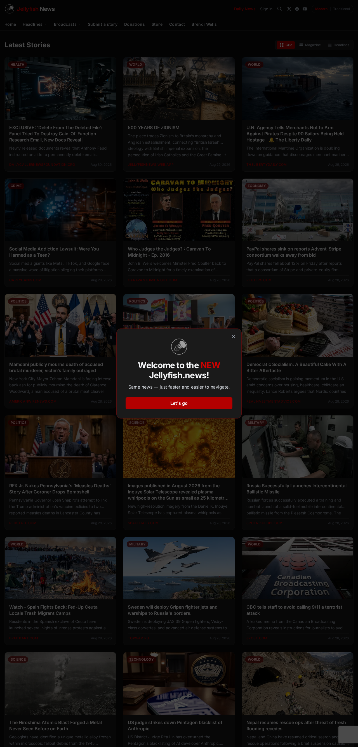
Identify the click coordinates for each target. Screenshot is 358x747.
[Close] (233, 336)
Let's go (179, 403)
